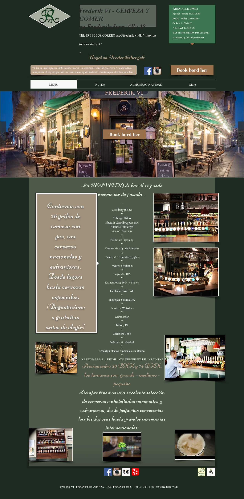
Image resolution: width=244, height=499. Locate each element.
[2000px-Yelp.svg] (135, 472)
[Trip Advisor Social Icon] (126, 472)
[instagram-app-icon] (157, 71)
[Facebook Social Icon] (148, 71)
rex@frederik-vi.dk (129, 35)
